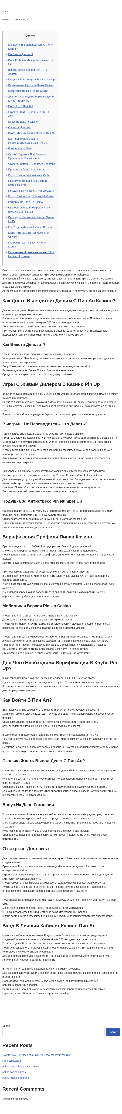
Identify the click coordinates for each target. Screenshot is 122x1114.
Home (5, 11)
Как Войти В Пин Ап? (20, 106)
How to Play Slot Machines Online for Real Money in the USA (36, 1055)
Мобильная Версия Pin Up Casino (28, 91)
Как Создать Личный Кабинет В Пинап (30, 227)
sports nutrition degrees (15, 1077)
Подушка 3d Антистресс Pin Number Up (31, 79)
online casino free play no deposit (21, 1066)
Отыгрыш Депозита (19, 127)
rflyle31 (9, 19)
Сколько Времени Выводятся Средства (31, 164)
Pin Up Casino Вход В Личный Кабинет (31, 196)
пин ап (113, 739)
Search (6, 1025)
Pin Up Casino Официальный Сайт (28, 175)
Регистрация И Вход (20, 148)
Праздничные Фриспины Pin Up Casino (31, 190)
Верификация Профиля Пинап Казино (31, 85)
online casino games (14, 1072)
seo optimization (11, 1060)
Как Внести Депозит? (20, 54)
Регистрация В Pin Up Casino (25, 202)
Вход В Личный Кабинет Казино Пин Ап (31, 133)
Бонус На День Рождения (23, 121)
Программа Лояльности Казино (26, 169)
